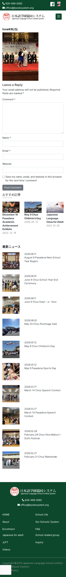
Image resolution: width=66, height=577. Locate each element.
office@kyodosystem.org (19, 7)
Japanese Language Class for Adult (55, 218)
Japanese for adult (12, 535)
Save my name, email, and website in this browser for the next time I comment (33, 178)
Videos (6, 549)
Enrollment (8, 529)
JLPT (5, 542)
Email (6, 150)
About (5, 521)
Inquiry (39, 542)
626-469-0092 (13, 3)
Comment (8, 99)
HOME (5, 514)
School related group (47, 535)
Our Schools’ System (47, 521)
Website (7, 163)
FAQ (37, 529)
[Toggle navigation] (59, 16)
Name (6, 137)
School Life (41, 514)
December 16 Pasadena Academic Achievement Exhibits (10, 222)
